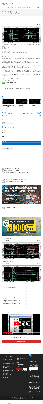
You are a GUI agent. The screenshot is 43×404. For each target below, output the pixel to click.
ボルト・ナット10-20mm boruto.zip (19, 306)
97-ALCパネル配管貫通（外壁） (11, 82)
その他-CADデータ (6, 358)
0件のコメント (18, 88)
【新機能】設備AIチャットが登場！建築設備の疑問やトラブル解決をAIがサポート (14, 179)
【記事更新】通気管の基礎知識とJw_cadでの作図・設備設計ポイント (12, 181)
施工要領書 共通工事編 (7, 367)
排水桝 (4, 366)
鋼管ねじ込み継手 (6, 377)
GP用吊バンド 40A (16, 290)
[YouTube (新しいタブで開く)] (39, 1)
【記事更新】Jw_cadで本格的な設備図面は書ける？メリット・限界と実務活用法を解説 (15, 177)
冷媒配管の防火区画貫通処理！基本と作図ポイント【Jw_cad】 (11, 207)
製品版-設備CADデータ (7, 374)
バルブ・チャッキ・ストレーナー (8, 361)
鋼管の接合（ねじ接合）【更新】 (8, 106)
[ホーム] (2, 13)
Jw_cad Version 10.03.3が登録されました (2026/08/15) (10, 174)
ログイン (3, 121)
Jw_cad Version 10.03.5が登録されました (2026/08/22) (10, 168)
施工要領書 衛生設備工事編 (8, 370)
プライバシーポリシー (31, 399)
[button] (34, 358)
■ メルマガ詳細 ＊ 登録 (19, 364)
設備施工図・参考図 (6, 375)
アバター (11, 358)
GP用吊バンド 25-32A (16, 297)
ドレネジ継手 (9, 359)
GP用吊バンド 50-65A (12, 287)
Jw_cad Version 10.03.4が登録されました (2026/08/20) (10, 170)
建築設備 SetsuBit (8, 4)
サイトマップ (18, 399)
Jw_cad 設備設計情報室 (12, 399)
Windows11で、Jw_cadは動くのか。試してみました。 (14, 337)
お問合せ (22, 399)
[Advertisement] (21, 19)
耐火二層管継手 (5, 373)
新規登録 (4, 141)
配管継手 (12, 375)
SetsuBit (11, 88)
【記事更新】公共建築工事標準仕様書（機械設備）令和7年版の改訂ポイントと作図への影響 (16, 172)
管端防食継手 (9, 371)
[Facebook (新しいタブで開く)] (38, 1)
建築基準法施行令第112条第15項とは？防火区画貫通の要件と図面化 (12, 210)
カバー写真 (5, 359)
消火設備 (4, 371)
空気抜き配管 (34, 105)
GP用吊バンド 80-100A (17, 303)
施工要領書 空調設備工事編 (8, 369)
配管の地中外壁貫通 (21, 105)
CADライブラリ (5, 356)
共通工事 (19, 13)
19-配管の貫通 (25, 88)
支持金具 (7, 366)
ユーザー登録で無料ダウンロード (8, 364)
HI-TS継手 (10, 356)
